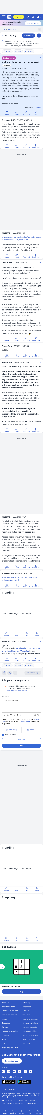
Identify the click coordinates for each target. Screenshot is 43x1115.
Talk (3, 29)
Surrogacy (12, 29)
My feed (6, 636)
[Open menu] (4, 17)
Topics (16, 636)
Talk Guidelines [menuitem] (31, 1103)
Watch (8, 51)
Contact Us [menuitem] (12, 1100)
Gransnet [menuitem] (5, 1035)
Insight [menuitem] (4, 1019)
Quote (6, 114)
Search (38, 1113)
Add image (13, 730)
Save (19, 51)
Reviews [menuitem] (25, 1011)
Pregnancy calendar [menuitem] (30, 1019)
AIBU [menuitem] (4, 1039)
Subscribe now (12, 1061)
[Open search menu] (33, 17)
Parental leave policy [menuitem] (10, 1031)
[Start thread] (28, 17)
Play (21, 991)
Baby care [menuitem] (26, 1043)
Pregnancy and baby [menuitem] (10, 1047)
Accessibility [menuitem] (19, 1103)
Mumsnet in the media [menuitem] (10, 1011)
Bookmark (36, 147)
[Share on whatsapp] (15, 673)
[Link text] (17, 714)
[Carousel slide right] (40, 966)
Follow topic (28, 35)
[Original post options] (40, 57)
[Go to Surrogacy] (3, 35)
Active (27, 636)
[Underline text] (7, 714)
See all (38, 107)
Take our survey (33, 23)
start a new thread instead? (17, 691)
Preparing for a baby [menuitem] (30, 1035)
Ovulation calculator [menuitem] (30, 1023)
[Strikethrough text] (11, 714)
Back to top (34, 673)
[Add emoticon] (38, 714)
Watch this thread (11, 735)
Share (30, 51)
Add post (26, 114)
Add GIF (33, 730)
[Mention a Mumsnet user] (35, 714)
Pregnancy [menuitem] (26, 1007)
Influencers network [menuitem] (9, 1015)
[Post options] (40, 120)
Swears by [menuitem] (26, 1015)
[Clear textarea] (20, 714)
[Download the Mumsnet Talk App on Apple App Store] (9, 1082)
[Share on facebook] (4, 673)
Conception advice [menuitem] (29, 1031)
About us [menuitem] (5, 1003)
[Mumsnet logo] (9, 17)
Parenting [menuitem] (26, 1003)
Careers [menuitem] (5, 1027)
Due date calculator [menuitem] (29, 1027)
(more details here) (13, 1097)
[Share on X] (9, 673)
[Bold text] (4, 714)
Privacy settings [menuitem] (7, 1103)
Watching (13, 1113)
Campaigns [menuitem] (6, 1023)
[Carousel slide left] (2, 966)
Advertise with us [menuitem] (8, 1007)
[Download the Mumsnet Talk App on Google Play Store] (24, 1082)
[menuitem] (3, 1071)
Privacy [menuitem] (32, 1100)
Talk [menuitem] (3, 1043)
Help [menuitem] (3, 1100)
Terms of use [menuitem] (23, 1100)
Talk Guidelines (25, 721)
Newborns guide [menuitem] (28, 1039)
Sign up (19, 17)
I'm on (37, 636)
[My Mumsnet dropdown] (39, 17)
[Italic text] (14, 714)
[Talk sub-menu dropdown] (39, 29)
